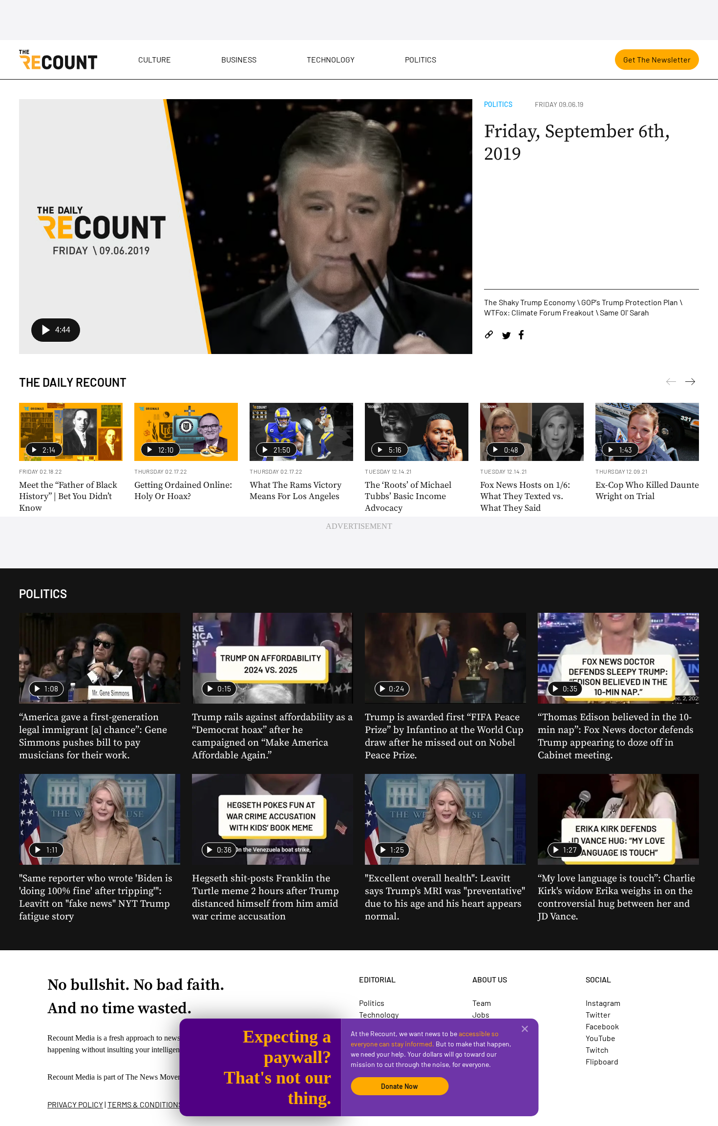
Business (238, 59)
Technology (331, 59)
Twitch (597, 1049)
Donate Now (399, 1086)
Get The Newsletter (657, 59)
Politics (420, 59)
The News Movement (159, 1077)
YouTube (600, 1038)
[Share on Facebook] (521, 336)
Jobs (480, 1014)
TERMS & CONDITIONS (145, 1104)
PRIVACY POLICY (75, 1104)
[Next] (671, 383)
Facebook (602, 1026)
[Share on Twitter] (506, 336)
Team (481, 1002)
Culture (154, 59)
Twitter (598, 1014)
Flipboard (602, 1061)
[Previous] (690, 383)
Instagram (603, 1002)
